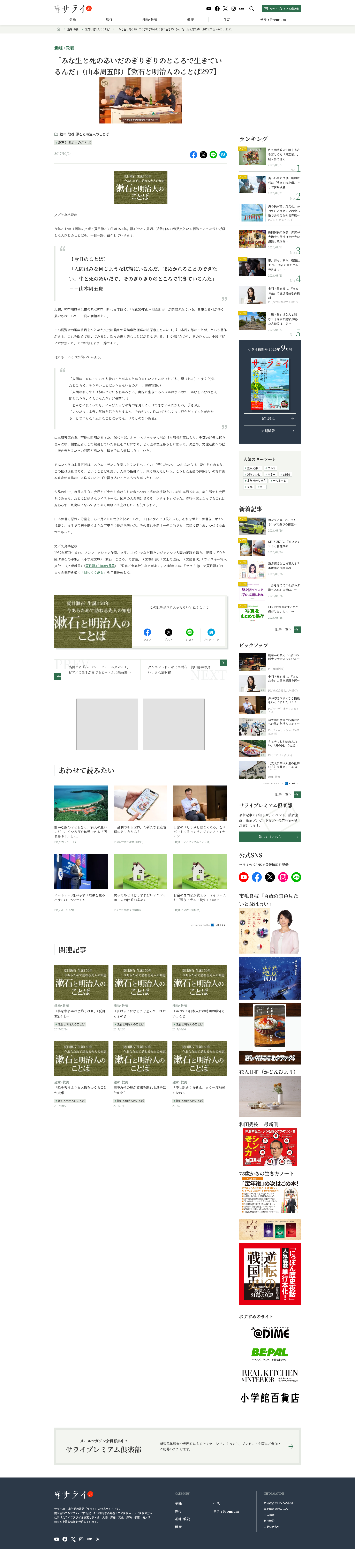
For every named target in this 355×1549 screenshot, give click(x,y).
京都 (249, 487)
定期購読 (268, 430)
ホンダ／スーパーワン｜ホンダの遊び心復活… (283, 522)
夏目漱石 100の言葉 (100, 565)
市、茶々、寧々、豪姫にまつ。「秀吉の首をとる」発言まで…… (284, 265)
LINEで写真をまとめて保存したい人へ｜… (283, 609)
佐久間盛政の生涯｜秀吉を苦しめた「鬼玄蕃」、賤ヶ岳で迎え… (284, 154)
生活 (227, 19)
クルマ (271, 468)
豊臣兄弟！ (253, 468)
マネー (271, 474)
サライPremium (226, 1511)
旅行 (109, 19)
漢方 (262, 487)
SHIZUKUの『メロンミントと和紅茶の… (284, 544)
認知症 (286, 474)
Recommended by (200, 924)
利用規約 (269, 1520)
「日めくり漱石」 (94, 572)
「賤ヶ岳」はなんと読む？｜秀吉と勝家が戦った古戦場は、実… (284, 319)
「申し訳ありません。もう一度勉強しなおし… (198, 1090)
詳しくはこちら (269, 836)
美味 (72, 19)
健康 (190, 19)
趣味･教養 (149, 19)
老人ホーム (279, 480)
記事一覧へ (283, 629)
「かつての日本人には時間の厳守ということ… (198, 1014)
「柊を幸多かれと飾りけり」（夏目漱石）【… (79, 1014)
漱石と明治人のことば (97, 29)
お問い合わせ (272, 1526)
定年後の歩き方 (256, 480)
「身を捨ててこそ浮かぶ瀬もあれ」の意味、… (284, 587)
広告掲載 (269, 1515)
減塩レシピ (253, 474)
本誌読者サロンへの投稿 (278, 1503)
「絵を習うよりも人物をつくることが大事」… (80, 1090)
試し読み (268, 418)
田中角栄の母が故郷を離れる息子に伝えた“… (139, 1090)
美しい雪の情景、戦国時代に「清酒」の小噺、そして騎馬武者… (284, 182)
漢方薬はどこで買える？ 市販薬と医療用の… (284, 565)
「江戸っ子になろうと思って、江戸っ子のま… (139, 1014)
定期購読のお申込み (276, 1509)
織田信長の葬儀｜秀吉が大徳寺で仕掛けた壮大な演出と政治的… (284, 236)
